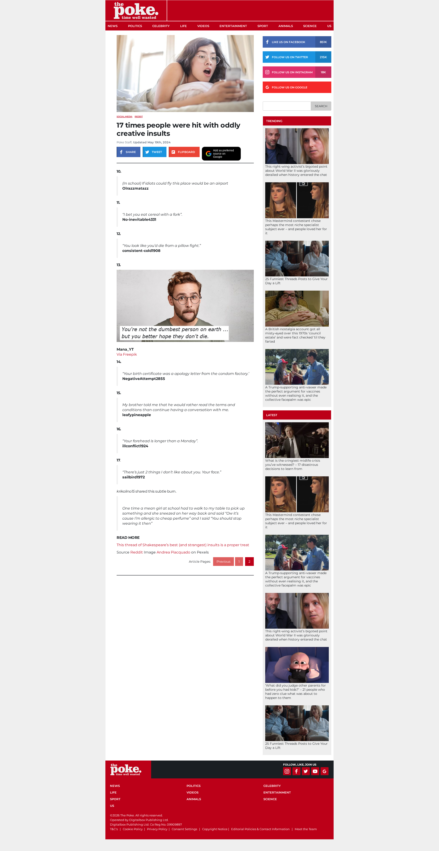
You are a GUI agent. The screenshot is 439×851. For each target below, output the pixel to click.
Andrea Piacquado (173, 552)
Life (183, 26)
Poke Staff (124, 142)
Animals (285, 26)
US (329, 26)
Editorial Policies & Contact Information (260, 829)
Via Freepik (127, 354)
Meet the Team (306, 829)
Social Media (124, 116)
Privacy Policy (157, 829)
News (113, 26)
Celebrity (161, 26)
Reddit (136, 552)
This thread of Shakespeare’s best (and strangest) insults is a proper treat (183, 545)
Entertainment (233, 26)
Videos (203, 26)
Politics (135, 26)
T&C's (114, 829)
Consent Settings (184, 829)
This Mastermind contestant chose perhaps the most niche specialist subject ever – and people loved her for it (296, 227)
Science (310, 26)
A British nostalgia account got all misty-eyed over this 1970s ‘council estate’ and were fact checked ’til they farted (295, 335)
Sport (262, 26)
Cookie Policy (133, 829)
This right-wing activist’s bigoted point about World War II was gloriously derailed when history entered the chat (296, 170)
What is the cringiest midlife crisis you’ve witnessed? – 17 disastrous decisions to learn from (292, 464)
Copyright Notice (215, 829)
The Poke (136, 10)
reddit (139, 116)
